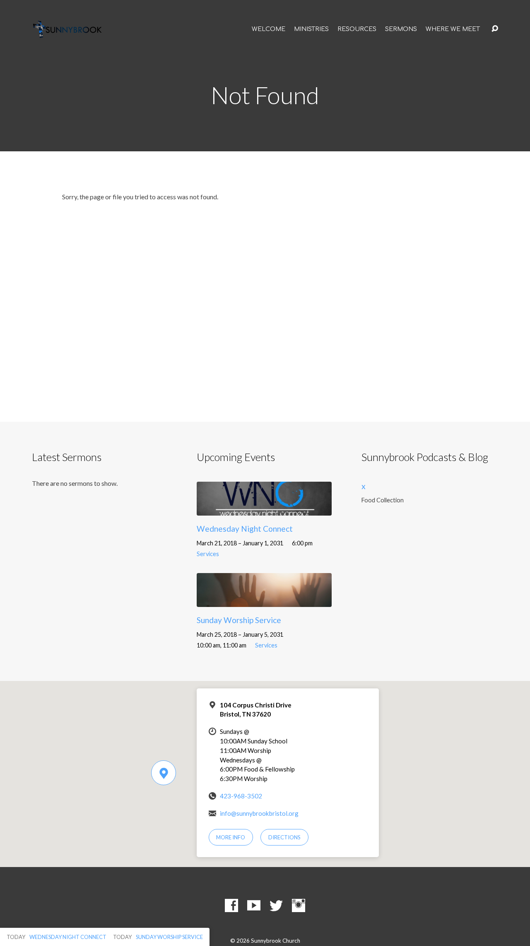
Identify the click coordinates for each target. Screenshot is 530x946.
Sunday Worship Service (239, 620)
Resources (356, 29)
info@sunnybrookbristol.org (259, 813)
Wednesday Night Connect (245, 528)
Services (208, 553)
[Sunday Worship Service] (264, 600)
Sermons (401, 29)
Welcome (268, 29)
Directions (284, 837)
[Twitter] (276, 905)
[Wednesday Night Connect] (264, 509)
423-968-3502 (241, 796)
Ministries (311, 29)
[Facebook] (231, 905)
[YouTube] (253, 905)
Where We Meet (453, 29)
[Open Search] (494, 29)
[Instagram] (298, 905)
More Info (230, 837)
